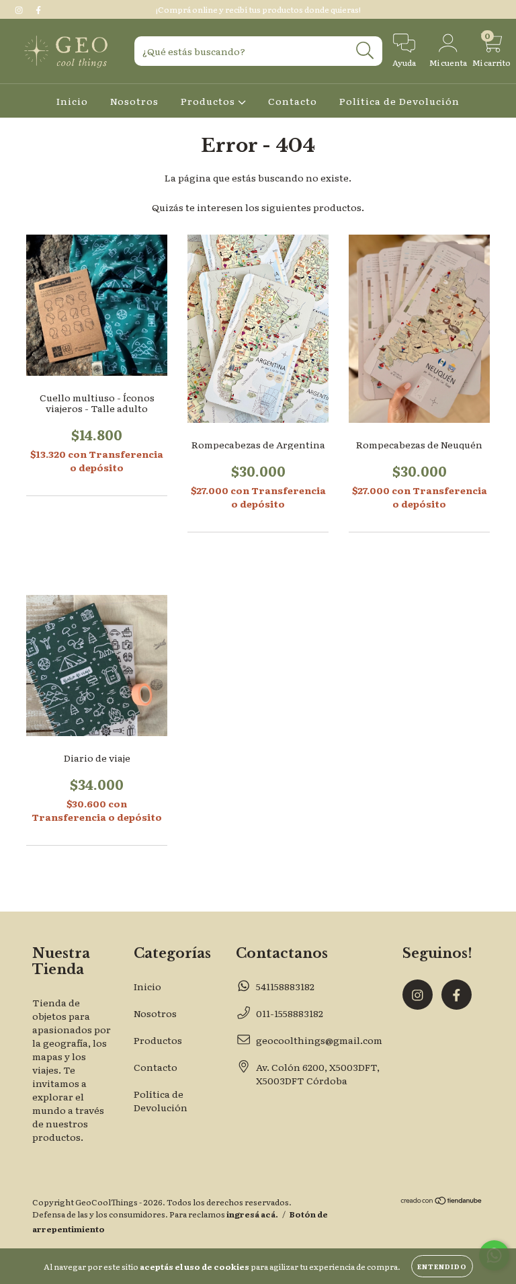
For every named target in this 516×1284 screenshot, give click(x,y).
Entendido (442, 1266)
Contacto (292, 101)
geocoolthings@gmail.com (319, 1040)
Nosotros (134, 101)
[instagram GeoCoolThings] (20, 9)
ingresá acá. (252, 1214)
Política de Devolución (399, 101)
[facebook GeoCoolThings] (38, 9)
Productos (209, 101)
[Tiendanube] (442, 1202)
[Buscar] (365, 51)
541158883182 (285, 986)
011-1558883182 (289, 1013)
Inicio (72, 101)
